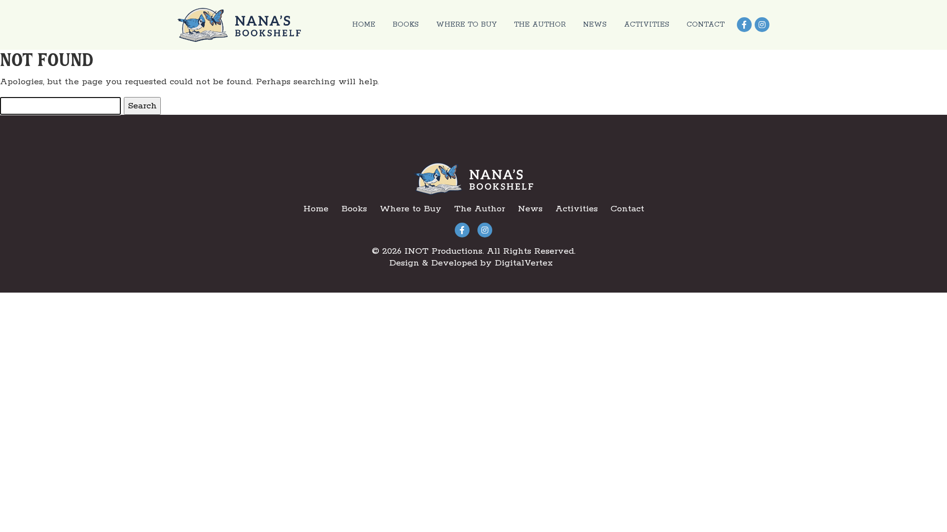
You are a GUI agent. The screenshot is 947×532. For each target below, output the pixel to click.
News (595, 24)
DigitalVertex (524, 263)
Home (363, 24)
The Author (540, 24)
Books (406, 24)
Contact (706, 24)
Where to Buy (466, 24)
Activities (646, 24)
